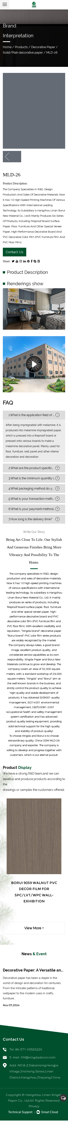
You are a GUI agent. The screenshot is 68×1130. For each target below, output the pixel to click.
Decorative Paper (43, 47)
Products (21, 47)
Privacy (34, 1106)
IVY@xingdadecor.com (38, 1057)
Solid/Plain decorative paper (23, 52)
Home (7, 47)
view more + (34, 928)
